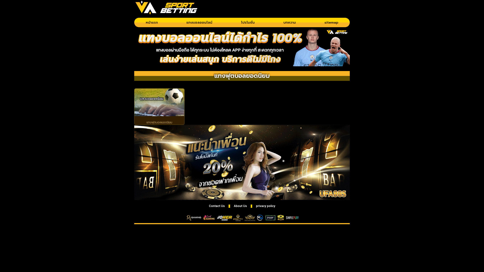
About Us (240, 206)
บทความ (289, 22)
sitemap (331, 22)
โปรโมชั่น (248, 22)
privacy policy (265, 206)
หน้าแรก (152, 22)
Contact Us (217, 206)
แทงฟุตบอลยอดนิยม (159, 122)
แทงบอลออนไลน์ (199, 22)
